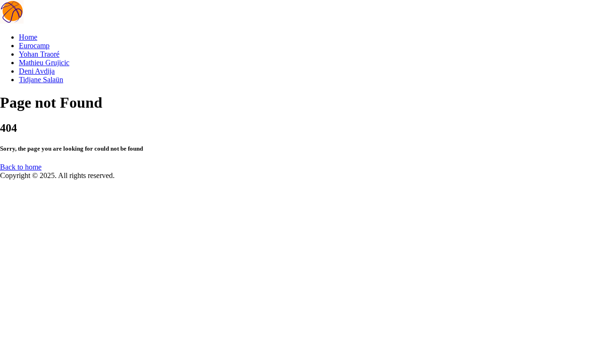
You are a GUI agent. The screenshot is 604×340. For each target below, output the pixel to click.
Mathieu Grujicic (44, 63)
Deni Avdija (37, 71)
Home (28, 37)
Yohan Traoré (39, 54)
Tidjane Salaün (41, 80)
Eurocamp (34, 46)
